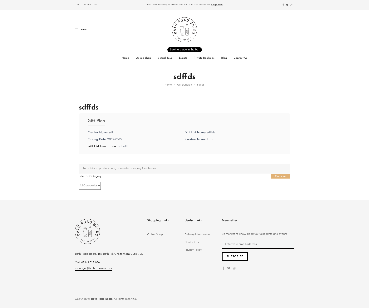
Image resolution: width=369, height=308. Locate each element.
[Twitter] (287, 5)
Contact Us (240, 58)
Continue (280, 176)
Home (125, 58)
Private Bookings (204, 58)
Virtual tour (165, 58)
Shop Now (217, 5)
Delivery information (197, 234)
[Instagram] (291, 5)
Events (183, 58)
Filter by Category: (90, 176)
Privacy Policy (193, 250)
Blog (224, 58)
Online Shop (143, 58)
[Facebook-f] (283, 5)
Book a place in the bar (184, 49)
